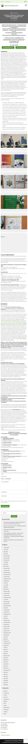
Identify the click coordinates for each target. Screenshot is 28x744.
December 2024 (7, 572)
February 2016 (7, 655)
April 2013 (6, 666)
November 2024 (7, 574)
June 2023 (6, 599)
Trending (5, 711)
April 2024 (6, 587)
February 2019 (7, 630)
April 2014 (6, 661)
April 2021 (6, 618)
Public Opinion (7, 707)
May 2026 (6, 551)
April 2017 (6, 649)
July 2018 (6, 637)
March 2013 (6, 668)
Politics (15, 13)
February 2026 (7, 555)
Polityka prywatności (5, 735)
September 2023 (7, 597)
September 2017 (7, 643)
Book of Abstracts (21, 47)
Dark (26, 1)
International (6, 699)
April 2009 (6, 678)
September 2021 (7, 614)
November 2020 (7, 622)
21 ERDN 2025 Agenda (8, 47)
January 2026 (6, 558)
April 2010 (6, 676)
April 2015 (6, 657)
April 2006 (6, 684)
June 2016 (6, 651)
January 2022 (6, 609)
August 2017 (6, 645)
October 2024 (6, 576)
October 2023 (6, 595)
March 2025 (6, 566)
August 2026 (6, 547)
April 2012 (6, 672)
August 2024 (6, 580)
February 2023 (7, 601)
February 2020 (7, 626)
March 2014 (6, 664)
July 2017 (6, 647)
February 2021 (7, 620)
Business (5, 690)
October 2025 (6, 560)
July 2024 (6, 582)
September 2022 (7, 605)
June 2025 (6, 562)
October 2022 (6, 603)
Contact (2, 1)
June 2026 (6, 549)
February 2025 (7, 568)
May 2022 (6, 607)
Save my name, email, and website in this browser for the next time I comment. (13, 502)
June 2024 (6, 585)
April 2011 (6, 674)
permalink (5, 476)
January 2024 (6, 593)
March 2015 (6, 659)
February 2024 (7, 591)
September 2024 (7, 578)
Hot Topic (6, 697)
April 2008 (6, 680)
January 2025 (6, 570)
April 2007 (6, 682)
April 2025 (6, 564)
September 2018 (7, 632)
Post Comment (5, 506)
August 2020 (6, 624)
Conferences (6, 693)
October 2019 (6, 628)
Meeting (5, 701)
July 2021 (6, 616)
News (11, 13)
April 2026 (6, 553)
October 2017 (6, 641)
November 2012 (7, 670)
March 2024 (6, 589)
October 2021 (6, 612)
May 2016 (6, 653)
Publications (7, 1)
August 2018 (6, 634)
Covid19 (5, 695)
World (5, 713)
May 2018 (6, 639)
